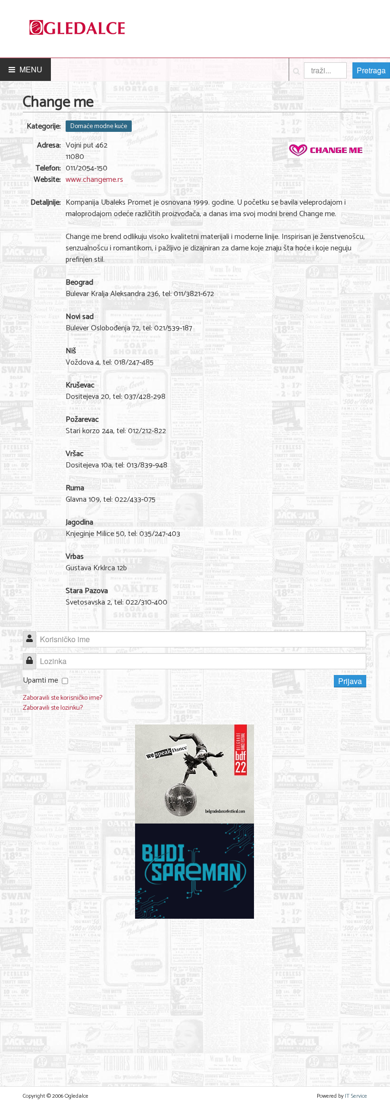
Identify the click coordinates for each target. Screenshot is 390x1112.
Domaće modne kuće (98, 126)
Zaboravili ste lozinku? (53, 708)
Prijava (350, 680)
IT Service (356, 1096)
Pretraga (371, 70)
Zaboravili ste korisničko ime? (62, 698)
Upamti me (40, 680)
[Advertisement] (194, 996)
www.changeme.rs (94, 179)
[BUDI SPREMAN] (194, 870)
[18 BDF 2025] (194, 773)
